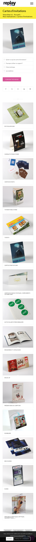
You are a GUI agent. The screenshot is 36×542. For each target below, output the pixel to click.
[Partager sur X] (12, 89)
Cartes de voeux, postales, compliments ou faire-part (17, 293)
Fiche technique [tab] (10, 67)
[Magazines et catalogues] (18, 337)
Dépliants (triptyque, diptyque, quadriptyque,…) (14, 517)
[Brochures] (18, 448)
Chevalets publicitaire (11, 154)
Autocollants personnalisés (13, 322)
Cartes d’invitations (14, 11)
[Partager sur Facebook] (6, 89)
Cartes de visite (9, 182)
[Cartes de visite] (18, 169)
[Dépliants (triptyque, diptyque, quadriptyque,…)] (18, 503)
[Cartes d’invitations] (18, 252)
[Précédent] (6, 38)
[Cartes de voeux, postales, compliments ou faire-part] (18, 280)
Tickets (6, 237)
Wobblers (7, 433)
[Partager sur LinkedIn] (24, 89)
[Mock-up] (18, 364)
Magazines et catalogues (12, 350)
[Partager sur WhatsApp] (18, 89)
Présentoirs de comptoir (12, 405)
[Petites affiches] (18, 113)
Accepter (9, 538)
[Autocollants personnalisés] (18, 309)
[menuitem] (30, 3)
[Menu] (30, 3)
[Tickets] (18, 224)
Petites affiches (9, 126)
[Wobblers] (18, 420)
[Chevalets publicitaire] (18, 141)
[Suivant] (29, 38)
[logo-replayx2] (15, 3)
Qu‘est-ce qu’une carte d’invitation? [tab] (16, 59)
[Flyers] (18, 476)
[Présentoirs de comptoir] (18, 392)
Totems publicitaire (10, 209)
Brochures (8, 461)
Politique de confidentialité (22, 538)
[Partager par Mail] (30, 89)
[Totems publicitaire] (18, 196)
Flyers (6, 489)
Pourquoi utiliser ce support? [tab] (14, 63)
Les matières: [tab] (10, 71)
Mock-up (7, 377)
